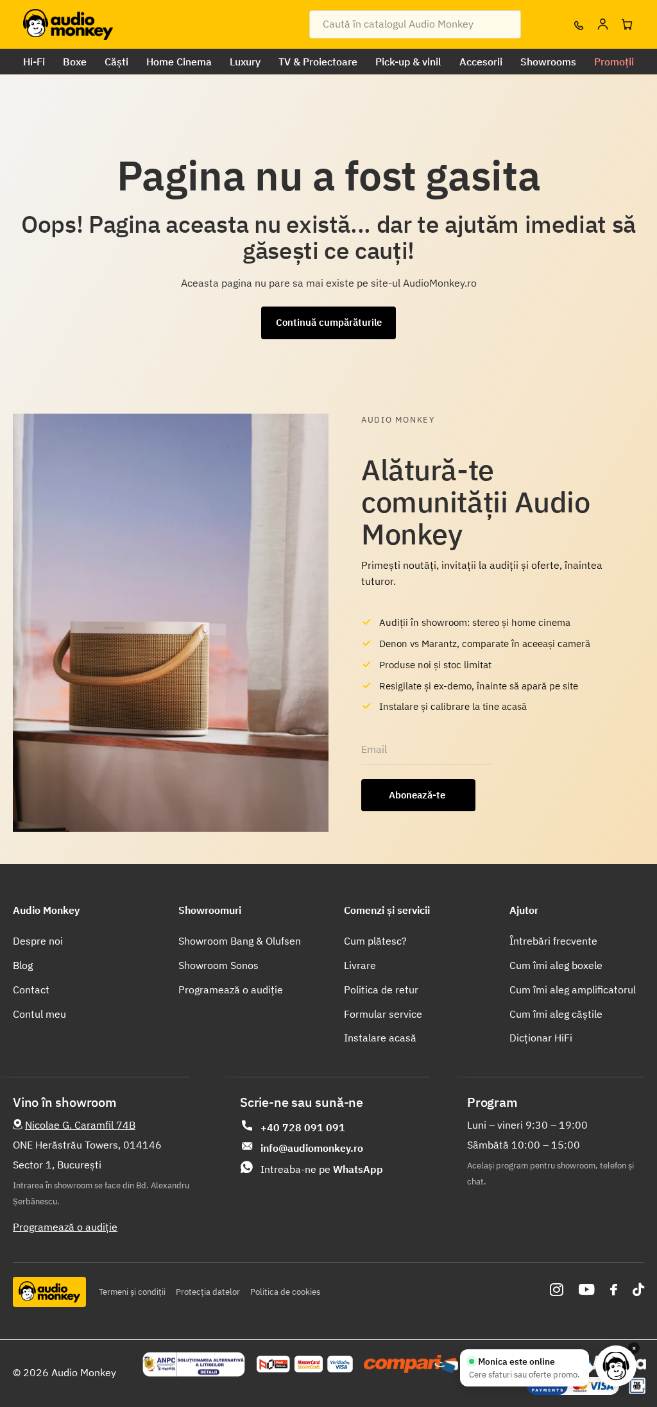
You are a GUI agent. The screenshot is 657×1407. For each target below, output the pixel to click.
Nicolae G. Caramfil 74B (80, 1124)
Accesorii (480, 61)
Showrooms (548, 61)
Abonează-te (418, 795)
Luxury (245, 61)
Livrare (360, 965)
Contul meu (39, 1013)
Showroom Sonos (218, 965)
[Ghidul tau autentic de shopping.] (411, 1364)
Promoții (614, 61)
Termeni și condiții (132, 1291)
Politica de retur (381, 989)
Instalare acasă (380, 1037)
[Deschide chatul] (615, 1365)
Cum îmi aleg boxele (555, 965)
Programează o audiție (230, 989)
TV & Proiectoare (317, 61)
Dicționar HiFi (540, 1037)
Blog (23, 965)
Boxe (75, 61)
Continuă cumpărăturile (329, 322)
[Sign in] (602, 24)
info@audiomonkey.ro (311, 1148)
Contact (31, 989)
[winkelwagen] (627, 24)
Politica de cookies (285, 1291)
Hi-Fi (34, 61)
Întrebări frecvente (553, 940)
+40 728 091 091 (302, 1127)
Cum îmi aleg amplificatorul (572, 989)
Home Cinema (179, 61)
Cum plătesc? (375, 940)
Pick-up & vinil (408, 61)
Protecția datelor (208, 1291)
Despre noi (38, 940)
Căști (116, 61)
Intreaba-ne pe (321, 1169)
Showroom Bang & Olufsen (239, 940)
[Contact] (578, 24)
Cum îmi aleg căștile (555, 1013)
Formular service (383, 1013)
